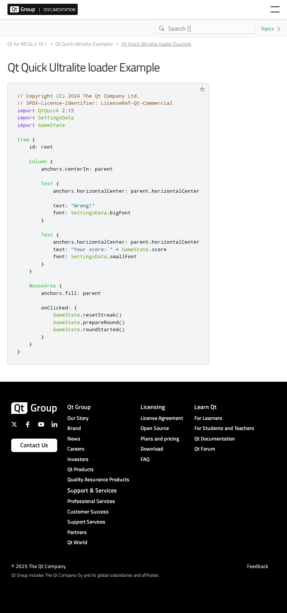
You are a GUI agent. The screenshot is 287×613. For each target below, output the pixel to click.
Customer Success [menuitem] (88, 511)
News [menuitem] (73, 438)
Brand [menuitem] (74, 428)
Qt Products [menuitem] (80, 469)
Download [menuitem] (152, 448)
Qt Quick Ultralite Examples (84, 44)
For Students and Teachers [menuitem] (224, 428)
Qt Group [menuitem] (79, 406)
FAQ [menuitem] (145, 459)
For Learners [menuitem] (208, 418)
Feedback (257, 566)
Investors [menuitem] (78, 459)
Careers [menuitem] (75, 448)
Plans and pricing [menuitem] (160, 438)
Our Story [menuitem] (78, 418)
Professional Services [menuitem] (91, 501)
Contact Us (34, 444)
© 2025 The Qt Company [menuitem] (38, 566)
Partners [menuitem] (77, 532)
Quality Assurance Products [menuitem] (98, 479)
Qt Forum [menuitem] (204, 448)
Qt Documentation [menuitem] (214, 438)
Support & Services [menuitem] (92, 490)
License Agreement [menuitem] (162, 418)
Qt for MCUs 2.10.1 (27, 44)
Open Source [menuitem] (155, 428)
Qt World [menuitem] (77, 542)
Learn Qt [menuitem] (205, 406)
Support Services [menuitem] (86, 521)
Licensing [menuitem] (153, 406)
